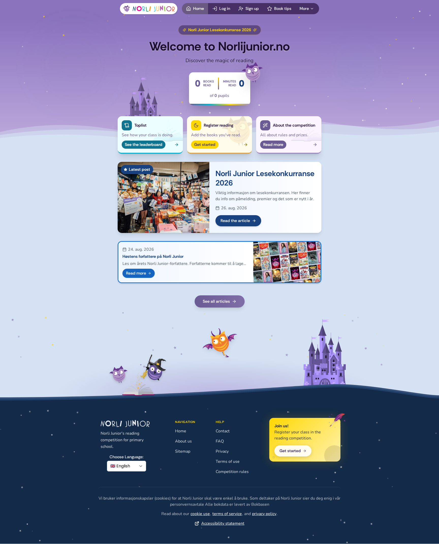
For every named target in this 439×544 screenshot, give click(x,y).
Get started (290, 450)
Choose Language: (126, 457)
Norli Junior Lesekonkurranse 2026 (265, 178)
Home (180, 431)
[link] (200, 514)
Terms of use (228, 461)
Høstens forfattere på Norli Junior (152, 256)
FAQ (220, 441)
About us (183, 441)
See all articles (216, 301)
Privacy (222, 451)
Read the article (235, 220)
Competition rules (232, 471)
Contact (223, 431)
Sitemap (182, 451)
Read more (136, 273)
